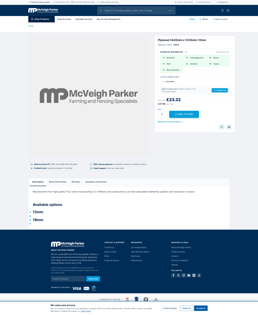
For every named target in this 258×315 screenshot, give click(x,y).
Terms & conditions (179, 260)
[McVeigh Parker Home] (43, 10)
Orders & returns (111, 260)
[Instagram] (183, 275)
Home (30, 26)
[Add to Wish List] (221, 127)
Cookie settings (170, 308)
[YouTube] (189, 275)
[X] (178, 275)
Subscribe (93, 279)
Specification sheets (140, 252)
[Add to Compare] (229, 127)
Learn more (86, 311)
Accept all (200, 308)
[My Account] (222, 10)
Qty (159, 109)
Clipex (192, 19)
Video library (136, 260)
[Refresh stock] (186, 52)
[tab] (38, 182)
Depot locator (110, 252)
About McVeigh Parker (181, 247)
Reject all (186, 308)
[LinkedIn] (194, 275)
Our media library (138, 247)
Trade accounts (178, 252)
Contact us (109, 247)
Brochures (135, 256)
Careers (174, 256)
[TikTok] (199, 275)
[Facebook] (173, 275)
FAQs (106, 256)
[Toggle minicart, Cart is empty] (227, 10)
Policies (174, 265)
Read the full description (169, 122)
